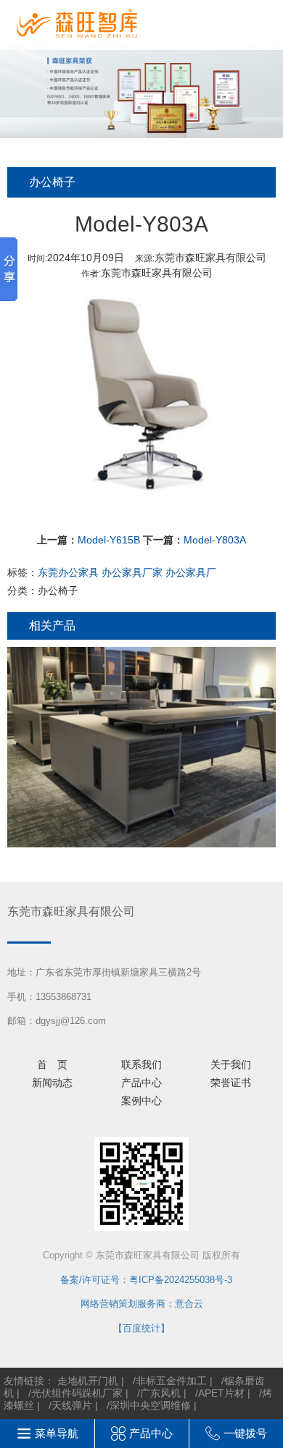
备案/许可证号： (90, 1279)
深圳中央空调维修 (150, 1405)
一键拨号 (245, 1433)
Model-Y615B (109, 540)
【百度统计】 (141, 1328)
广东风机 (160, 1393)
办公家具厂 (190, 572)
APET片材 (221, 1393)
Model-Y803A (215, 540)
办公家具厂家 (132, 572)
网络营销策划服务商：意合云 (142, 1303)
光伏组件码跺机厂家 (77, 1393)
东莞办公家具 (68, 572)
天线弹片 (72, 1405)
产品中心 (151, 1433)
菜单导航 (56, 1433)
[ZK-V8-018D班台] (141, 750)
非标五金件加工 (171, 1380)
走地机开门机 (87, 1380)
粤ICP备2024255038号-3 (180, 1279)
